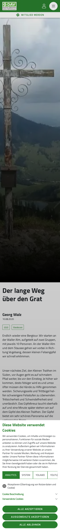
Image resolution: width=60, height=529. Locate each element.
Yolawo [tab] (40, 475)
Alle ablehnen (30, 524)
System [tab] (26, 475)
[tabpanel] (30, 491)
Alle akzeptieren (30, 509)
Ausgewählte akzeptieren (30, 516)
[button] (30, 494)
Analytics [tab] (10, 475)
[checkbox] (30, 486)
